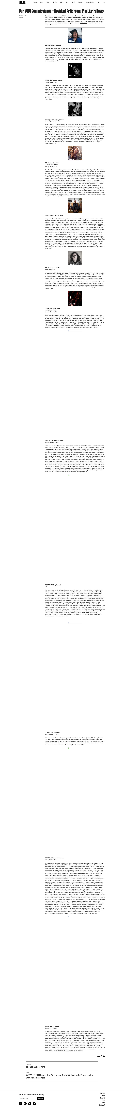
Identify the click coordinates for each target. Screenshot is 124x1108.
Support (80, 2)
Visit (61, 2)
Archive (55, 2)
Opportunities (102, 1093)
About (48, 2)
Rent (67, 2)
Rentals (103, 1095)
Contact (103, 1103)
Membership (102, 1098)
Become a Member (90, 2)
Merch (73, 2)
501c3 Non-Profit (102, 1105)
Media (41, 2)
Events (35, 2)
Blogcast (21, 17)
